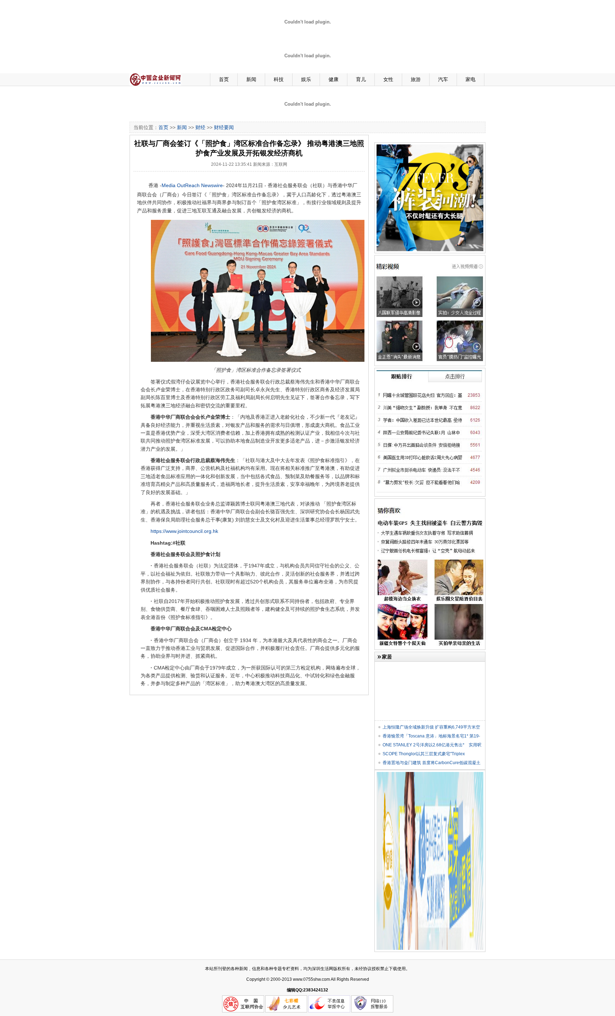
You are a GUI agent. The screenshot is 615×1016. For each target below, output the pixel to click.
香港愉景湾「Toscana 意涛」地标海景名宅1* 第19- (431, 736)
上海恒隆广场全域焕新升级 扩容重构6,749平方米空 (431, 727)
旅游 (416, 79)
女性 (388, 79)
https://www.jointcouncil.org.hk (184, 531)
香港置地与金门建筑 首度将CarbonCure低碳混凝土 (431, 762)
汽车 (443, 79)
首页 (224, 79)
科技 (279, 79)
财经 (200, 127)
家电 (470, 79)
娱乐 (306, 79)
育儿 (361, 79)
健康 (333, 79)
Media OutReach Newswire (192, 185)
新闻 (251, 79)
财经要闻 (224, 127)
